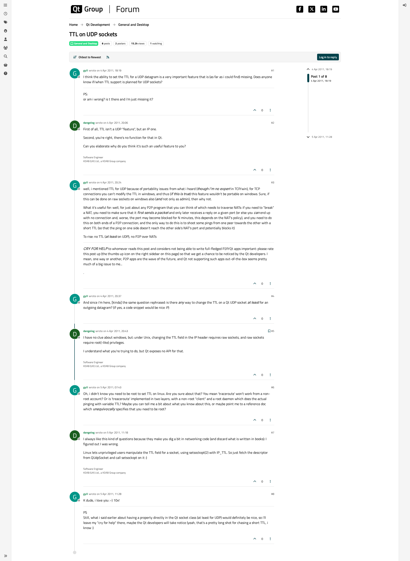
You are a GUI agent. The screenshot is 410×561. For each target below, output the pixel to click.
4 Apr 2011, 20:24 (110, 182)
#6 (272, 387)
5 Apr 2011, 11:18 (117, 432)
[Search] (5, 56)
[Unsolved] (5, 73)
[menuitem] (404, 5)
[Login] (404, 5)
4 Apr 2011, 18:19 (110, 70)
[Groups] (5, 47)
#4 (272, 296)
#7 (272, 432)
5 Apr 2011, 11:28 (110, 494)
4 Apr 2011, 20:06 (117, 122)
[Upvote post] (255, 110)
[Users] (5, 39)
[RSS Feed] (108, 57)
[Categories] (5, 5)
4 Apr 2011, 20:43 (117, 331)
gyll (85, 70)
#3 (272, 182)
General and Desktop (85, 43)
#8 (272, 494)
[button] (5, 555)
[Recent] (5, 13)
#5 (272, 331)
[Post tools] (270, 110)
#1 (272, 70)
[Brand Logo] (105, 9)
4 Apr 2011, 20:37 (110, 296)
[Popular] (5, 30)
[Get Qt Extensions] (5, 64)
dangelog (89, 122)
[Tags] (5, 22)
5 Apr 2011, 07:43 (110, 387)
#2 (272, 122)
